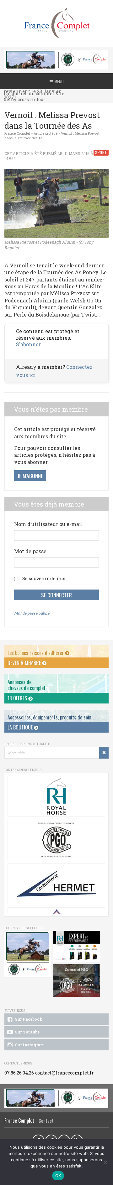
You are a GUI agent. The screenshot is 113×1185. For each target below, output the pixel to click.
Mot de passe (30, 551)
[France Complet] (56, 23)
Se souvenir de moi (44, 578)
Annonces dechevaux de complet (27, 685)
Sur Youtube (27, 1031)
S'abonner (28, 344)
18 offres (18, 698)
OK (58, 1175)
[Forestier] (56, 53)
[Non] (105, 1162)
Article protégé (45, 133)
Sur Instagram (29, 1044)
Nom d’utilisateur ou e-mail (48, 524)
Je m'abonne (30, 475)
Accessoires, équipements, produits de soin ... (51, 717)
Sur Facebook (28, 1019)
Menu (58, 81)
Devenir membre (25, 663)
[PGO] (76, 980)
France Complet (17, 133)
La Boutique (21, 727)
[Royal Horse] (56, 796)
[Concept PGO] (56, 840)
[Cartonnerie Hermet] (56, 883)
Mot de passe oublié (31, 613)
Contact (46, 1120)
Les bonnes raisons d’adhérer (36, 653)
